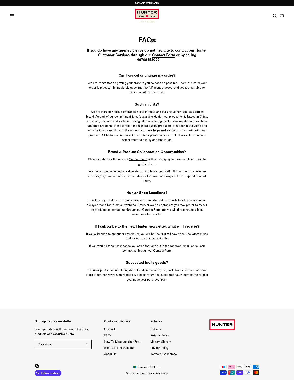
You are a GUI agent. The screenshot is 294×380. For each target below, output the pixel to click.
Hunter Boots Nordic (145, 373)
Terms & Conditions (163, 354)
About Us (110, 354)
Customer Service (117, 321)
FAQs (107, 335)
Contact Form (138, 159)
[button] (274, 15)
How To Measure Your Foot (122, 341)
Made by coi (162, 373)
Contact (109, 329)
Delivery (155, 329)
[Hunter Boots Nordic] (147, 16)
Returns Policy (159, 335)
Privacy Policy (159, 348)
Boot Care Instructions (119, 348)
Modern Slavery (160, 341)
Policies (156, 321)
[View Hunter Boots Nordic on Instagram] (37, 365)
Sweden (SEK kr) (148, 366)
